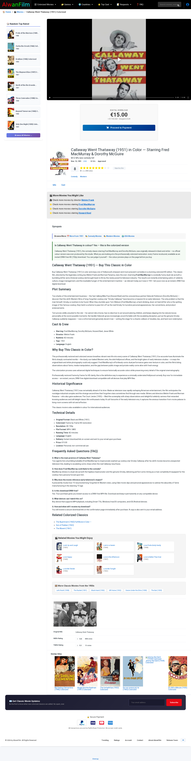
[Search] (178, 5)
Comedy (74, 176)
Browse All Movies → (23, 135)
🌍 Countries (84, 4)
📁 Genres (66, 4)
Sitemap (95, 759)
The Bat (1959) (156, 590)
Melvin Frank (87, 200)
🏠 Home (7, 12)
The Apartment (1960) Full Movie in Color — (73, 522)
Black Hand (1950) (98, 590)
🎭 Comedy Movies (93, 236)
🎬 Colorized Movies (44, 4)
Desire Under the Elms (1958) (136, 590)
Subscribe (174, 702)
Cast (63, 185)
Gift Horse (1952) (115, 590)
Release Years (172, 740)
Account (128, 740)
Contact (140, 740)
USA (85, 161)
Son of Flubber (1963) (65, 525)
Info (54, 185)
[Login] (187, 5)
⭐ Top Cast (103, 4)
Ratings (117, 740)
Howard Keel (85, 213)
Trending (105, 740)
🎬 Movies (19, 12)
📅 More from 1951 (75, 236)
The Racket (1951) (80, 590)
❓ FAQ (139, 4)
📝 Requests (123, 4)
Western (83, 176)
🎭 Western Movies (112, 236)
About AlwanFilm (154, 740)
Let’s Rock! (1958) (63, 590)
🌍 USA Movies (128, 236)
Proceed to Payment (121, 128)
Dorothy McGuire (87, 208)
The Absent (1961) (63, 528)
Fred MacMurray (87, 204)
